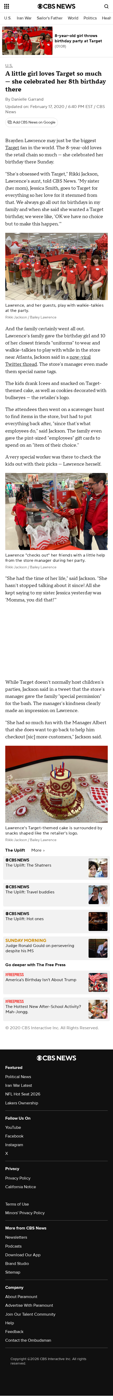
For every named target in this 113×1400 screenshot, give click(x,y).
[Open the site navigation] (21, 6)
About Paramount (21, 1297)
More (37, 850)
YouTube (13, 1127)
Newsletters (16, 1237)
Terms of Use (17, 1204)
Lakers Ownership (21, 1103)
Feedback (14, 1332)
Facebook (14, 1136)
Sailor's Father (50, 18)
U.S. (8, 18)
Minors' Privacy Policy (25, 1213)
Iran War (24, 18)
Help (9, 1323)
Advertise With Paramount (29, 1305)
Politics (90, 18)
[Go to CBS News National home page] (56, 6)
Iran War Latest (18, 1085)
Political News (18, 1077)
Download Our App (22, 1255)
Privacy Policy (17, 1178)
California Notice (20, 1187)
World (73, 18)
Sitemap (12, 1272)
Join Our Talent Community (30, 1314)
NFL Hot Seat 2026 (22, 1094)
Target (12, 148)
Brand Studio (17, 1264)
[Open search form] (106, 6)
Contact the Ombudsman (28, 1340)
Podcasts (13, 1246)
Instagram (14, 1145)
